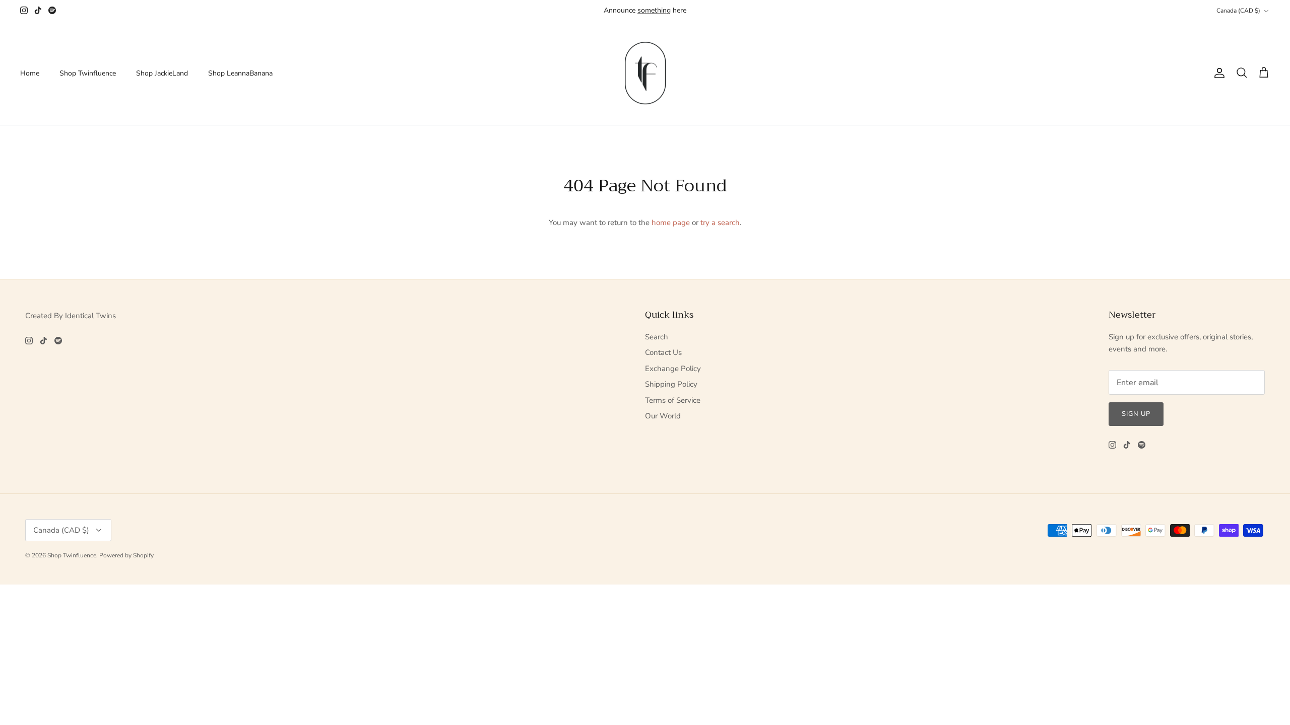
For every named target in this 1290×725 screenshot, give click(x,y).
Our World (663, 416)
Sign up (1136, 413)
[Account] (1217, 73)
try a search (720, 223)
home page (671, 223)
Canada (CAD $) (1238, 11)
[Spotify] (52, 10)
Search (656, 337)
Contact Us (663, 352)
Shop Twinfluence (87, 73)
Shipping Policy (671, 384)
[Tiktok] (38, 10)
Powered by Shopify (126, 555)
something (654, 10)
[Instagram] (24, 10)
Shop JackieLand (162, 73)
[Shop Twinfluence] (645, 73)
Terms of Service (672, 400)
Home (29, 73)
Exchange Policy (673, 369)
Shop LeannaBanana (240, 73)
